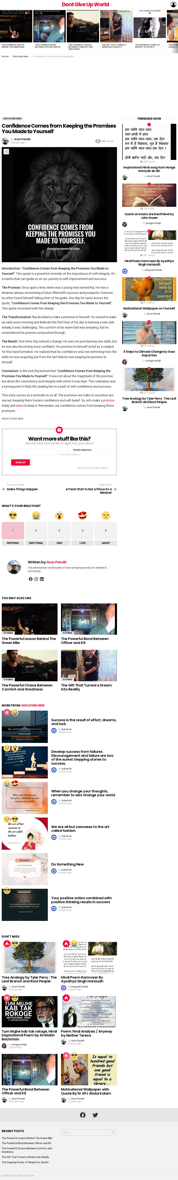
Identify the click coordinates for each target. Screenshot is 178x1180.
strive (20, 405)
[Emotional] (14, 712)
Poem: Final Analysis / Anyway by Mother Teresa (86, 1033)
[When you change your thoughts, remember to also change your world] (25, 798)
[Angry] (6, 748)
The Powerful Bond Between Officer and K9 (47, 45)
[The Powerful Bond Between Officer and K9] (49, 26)
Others (8, 633)
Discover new (13, 418)
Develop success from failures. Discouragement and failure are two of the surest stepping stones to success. (82, 757)
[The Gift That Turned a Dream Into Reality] (116, 26)
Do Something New (67, 864)
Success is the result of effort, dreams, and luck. (83, 722)
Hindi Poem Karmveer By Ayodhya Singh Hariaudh (82, 979)
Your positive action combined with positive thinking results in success (81, 900)
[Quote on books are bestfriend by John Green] (149, 195)
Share (6, 151)
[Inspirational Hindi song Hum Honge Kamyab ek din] (149, 142)
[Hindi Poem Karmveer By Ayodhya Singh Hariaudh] (89, 957)
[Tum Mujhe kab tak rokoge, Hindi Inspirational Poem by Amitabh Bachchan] (30, 1011)
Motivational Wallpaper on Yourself (149, 308)
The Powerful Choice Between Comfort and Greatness (80, 46)
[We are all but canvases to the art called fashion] (25, 834)
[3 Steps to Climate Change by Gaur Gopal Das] (149, 332)
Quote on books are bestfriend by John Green (149, 216)
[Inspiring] (14, 819)
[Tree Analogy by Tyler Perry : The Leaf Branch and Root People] (30, 957)
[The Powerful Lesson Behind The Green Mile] (16, 26)
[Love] (14, 783)
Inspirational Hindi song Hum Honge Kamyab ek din (149, 169)
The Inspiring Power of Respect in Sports (147, 45)
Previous (1, 31)
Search (113, 1133)
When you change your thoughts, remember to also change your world (83, 793)
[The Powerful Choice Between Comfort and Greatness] (83, 26)
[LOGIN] (173, 4)
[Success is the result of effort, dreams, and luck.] (25, 727)
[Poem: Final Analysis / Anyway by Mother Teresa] (89, 1012)
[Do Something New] (25, 869)
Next (176, 31)
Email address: (82, 450)
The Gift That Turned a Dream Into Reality (114, 45)
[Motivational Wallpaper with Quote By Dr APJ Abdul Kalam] (89, 1069)
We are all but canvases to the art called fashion (80, 828)
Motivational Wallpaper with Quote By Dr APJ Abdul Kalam (86, 1091)
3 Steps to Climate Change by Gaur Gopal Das (149, 353)
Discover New (33, 705)
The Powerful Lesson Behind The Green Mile (13, 45)
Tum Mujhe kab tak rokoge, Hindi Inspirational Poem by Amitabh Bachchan (29, 1035)
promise (109, 400)
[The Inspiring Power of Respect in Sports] (150, 26)
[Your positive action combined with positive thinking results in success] (25, 905)
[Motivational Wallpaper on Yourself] (149, 289)
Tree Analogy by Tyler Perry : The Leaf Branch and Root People (29, 979)
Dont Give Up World (85, 4)
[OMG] (14, 748)
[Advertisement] (89, 91)
